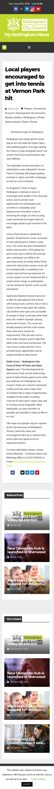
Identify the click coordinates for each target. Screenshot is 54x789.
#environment (38, 113)
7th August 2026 (18, 748)
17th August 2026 (19, 715)
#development (22, 113)
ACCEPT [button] (27, 784)
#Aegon (28, 108)
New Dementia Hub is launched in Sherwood (26, 550)
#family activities (13, 117)
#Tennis (33, 122)
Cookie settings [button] (38, 779)
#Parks (40, 117)
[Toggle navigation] (29, 47)
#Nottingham (29, 117)
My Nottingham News (27, 34)
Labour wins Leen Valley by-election (22, 518)
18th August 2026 (19, 682)
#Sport (24, 122)
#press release (12, 122)
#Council (9, 113)
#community (39, 108)
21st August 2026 (19, 649)
